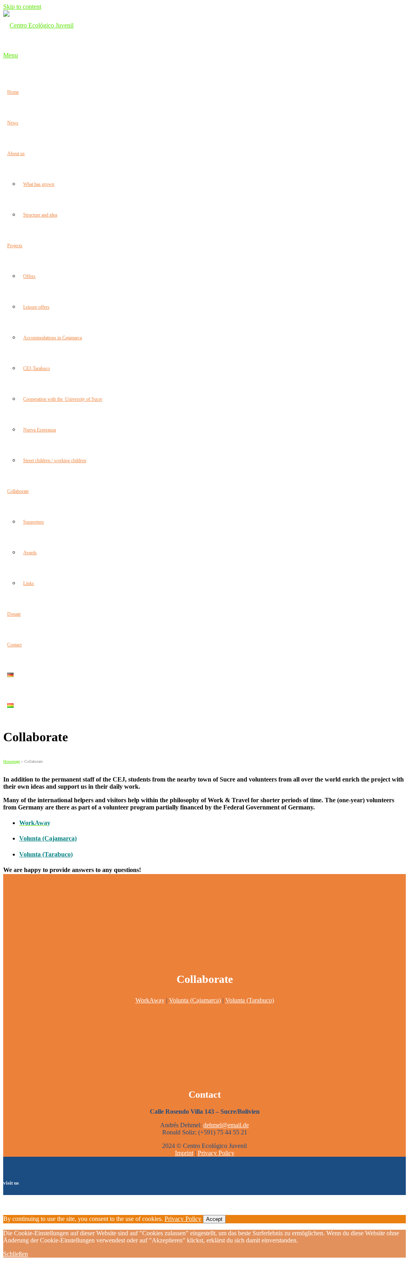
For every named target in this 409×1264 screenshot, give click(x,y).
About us (16, 153)
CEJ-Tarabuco (36, 368)
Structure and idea (40, 215)
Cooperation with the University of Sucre (62, 399)
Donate (14, 614)
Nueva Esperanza (39, 430)
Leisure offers (36, 307)
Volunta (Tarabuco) (249, 1000)
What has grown (38, 184)
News (12, 123)
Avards (30, 552)
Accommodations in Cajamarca (52, 338)
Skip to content (22, 6)
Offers (29, 276)
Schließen (15, 1253)
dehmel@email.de (226, 1125)
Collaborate (18, 491)
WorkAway (150, 1000)
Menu (10, 55)
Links (28, 583)
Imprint (184, 1153)
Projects (14, 245)
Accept (214, 1219)
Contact (14, 645)
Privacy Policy (216, 1153)
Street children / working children (54, 460)
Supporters (33, 522)
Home (13, 92)
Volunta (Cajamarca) (48, 838)
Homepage (11, 761)
